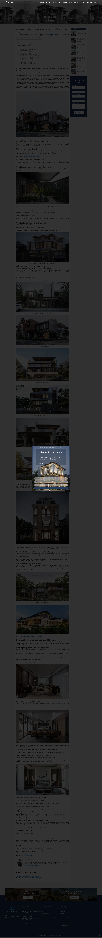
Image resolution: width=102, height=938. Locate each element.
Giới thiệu (48, 2)
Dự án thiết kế (56, 2)
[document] (51, 469)
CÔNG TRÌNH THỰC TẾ (67, 2)
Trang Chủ (41, 2)
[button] (68, 447)
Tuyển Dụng (89, 2)
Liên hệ (95, 2)
